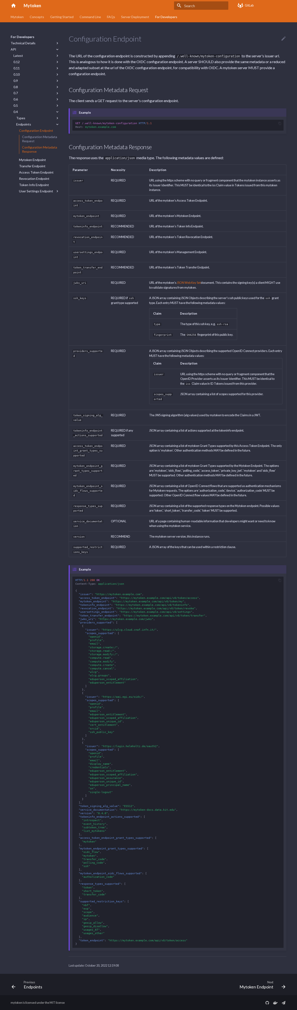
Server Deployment (135, 17)
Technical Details (23, 43)
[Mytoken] (13, 5)
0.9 (15, 81)
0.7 (15, 93)
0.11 (16, 68)
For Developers (166, 17)
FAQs (111, 17)
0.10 (16, 74)
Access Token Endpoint (36, 172)
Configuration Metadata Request (39, 139)
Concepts (37, 17)
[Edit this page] (283, 39)
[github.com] (267, 1002)
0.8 (15, 87)
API (13, 49)
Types (20, 118)
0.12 (16, 62)
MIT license (57, 1002)
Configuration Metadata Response (39, 149)
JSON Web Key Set (189, 282)
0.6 (15, 99)
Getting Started (62, 17)
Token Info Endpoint (34, 185)
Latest (18, 56)
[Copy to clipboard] (280, 123)
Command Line (90, 17)
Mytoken (17, 17)
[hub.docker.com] (275, 1002)
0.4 (15, 112)
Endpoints (23, 124)
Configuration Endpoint (36, 130)
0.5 (15, 105)
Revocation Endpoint (34, 179)
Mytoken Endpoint (32, 160)
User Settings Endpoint (36, 191)
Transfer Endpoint (32, 166)
